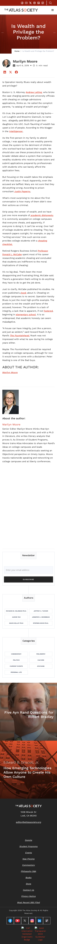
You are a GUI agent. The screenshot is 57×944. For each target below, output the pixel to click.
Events (28, 852)
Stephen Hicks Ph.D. (41, 623)
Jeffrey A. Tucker (41, 611)
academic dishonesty (41, 215)
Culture (41, 660)
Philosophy (40, 654)
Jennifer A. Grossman (41, 617)
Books (28, 877)
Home (16, 51)
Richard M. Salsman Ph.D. (16, 611)
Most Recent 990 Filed (28, 902)
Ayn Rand (40, 666)
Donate (28, 840)
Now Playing (29, 859)
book (23, 293)
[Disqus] (28, 509)
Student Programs (28, 846)
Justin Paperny (22, 191)
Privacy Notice (28, 896)
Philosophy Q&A (28, 871)
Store (28, 884)
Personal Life (16, 672)
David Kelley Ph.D (16, 623)
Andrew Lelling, (34, 92)
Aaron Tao (16, 617)
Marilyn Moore (11, 424)
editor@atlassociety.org (28, 822)
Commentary (16, 654)
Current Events (16, 666)
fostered (48, 311)
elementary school (26, 314)
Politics (16, 660)
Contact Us (28, 890)
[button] (52, 10)
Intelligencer (16, 131)
